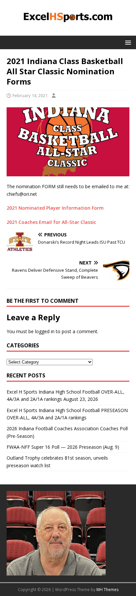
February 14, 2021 (30, 95)
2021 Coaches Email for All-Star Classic (51, 222)
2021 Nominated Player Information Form (56, 208)
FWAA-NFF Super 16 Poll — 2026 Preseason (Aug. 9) (63, 447)
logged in (44, 331)
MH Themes (107, 589)
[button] (126, 42)
